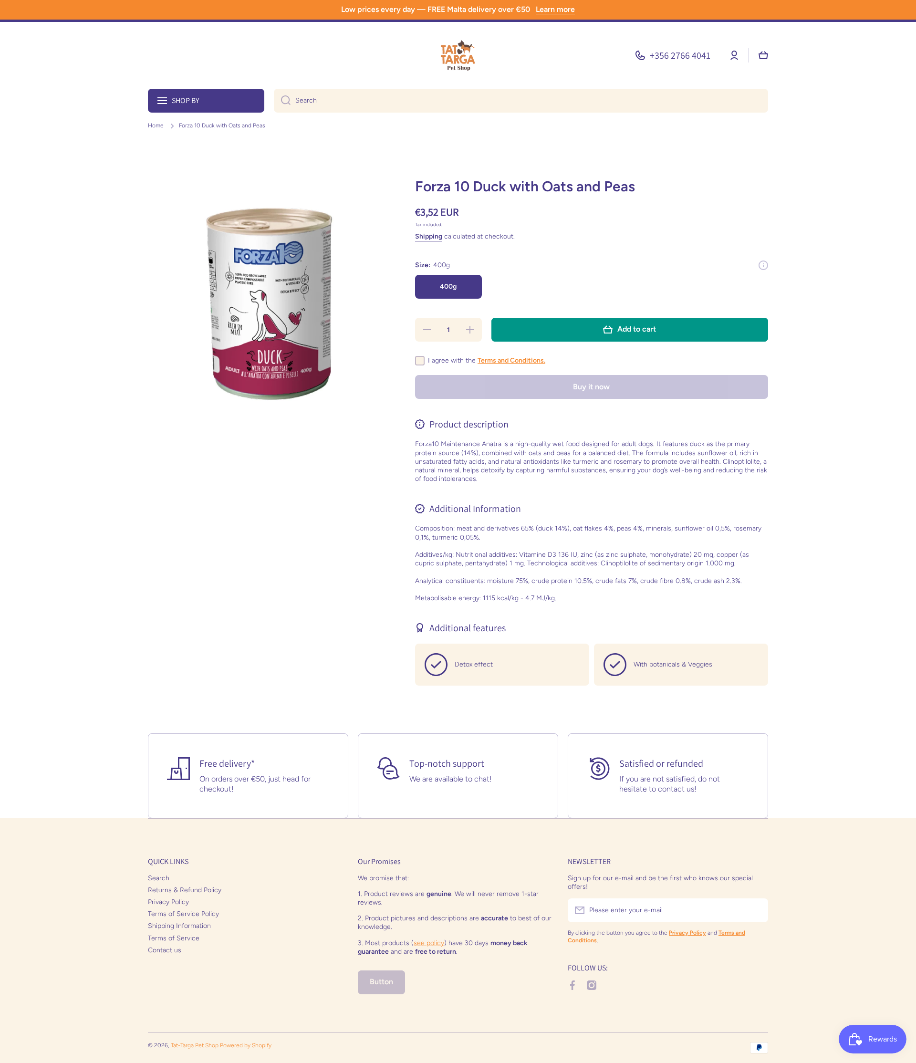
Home (156, 125)
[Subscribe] (756, 910)
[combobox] (521, 101)
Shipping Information (179, 926)
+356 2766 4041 (680, 55)
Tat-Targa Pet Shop (195, 1045)
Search (158, 878)
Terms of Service (173, 938)
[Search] (282, 101)
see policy (429, 943)
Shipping (428, 236)
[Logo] (458, 55)
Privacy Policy (168, 902)
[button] (763, 55)
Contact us (164, 950)
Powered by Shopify (245, 1045)
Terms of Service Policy (183, 914)
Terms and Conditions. (511, 360)
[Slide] (763, 265)
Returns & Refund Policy (184, 890)
